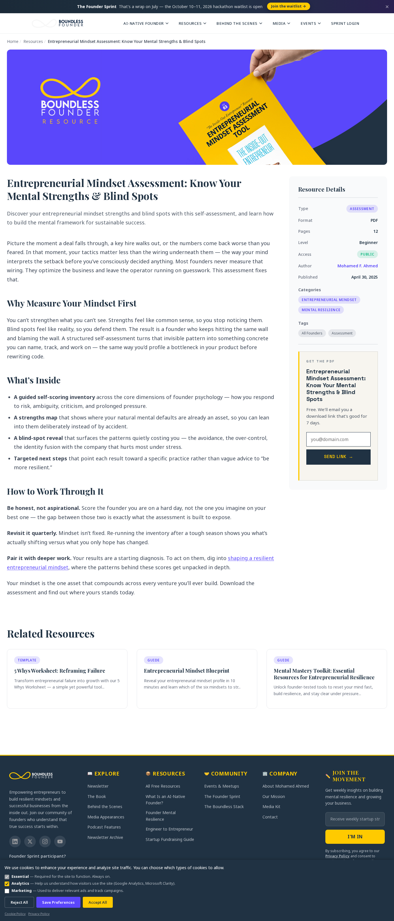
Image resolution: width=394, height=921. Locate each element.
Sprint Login (345, 23)
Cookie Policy (15, 913)
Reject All (19, 902)
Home (12, 41)
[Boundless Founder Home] (30, 775)
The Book (96, 796)
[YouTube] (60, 841)
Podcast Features (104, 827)
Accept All (98, 902)
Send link (338, 456)
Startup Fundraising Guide (170, 839)
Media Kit (271, 806)
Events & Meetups (221, 786)
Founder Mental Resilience (161, 816)
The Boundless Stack (224, 806)
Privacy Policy (337, 856)
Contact (270, 817)
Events (308, 23)
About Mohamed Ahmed (285, 786)
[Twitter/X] (30, 841)
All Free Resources (163, 786)
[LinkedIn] (15, 841)
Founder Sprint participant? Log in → (37, 859)
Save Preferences (58, 902)
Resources (190, 23)
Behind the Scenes (237, 23)
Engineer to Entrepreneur (169, 829)
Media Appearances (105, 817)
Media (279, 23)
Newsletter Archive (105, 837)
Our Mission (273, 796)
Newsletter (97, 786)
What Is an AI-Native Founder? (165, 799)
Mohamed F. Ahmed (357, 265)
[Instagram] (45, 841)
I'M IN (355, 836)
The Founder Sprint (222, 796)
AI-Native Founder (143, 23)
